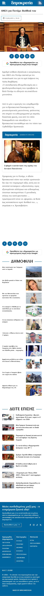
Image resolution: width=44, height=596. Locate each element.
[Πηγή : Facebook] (34, 285)
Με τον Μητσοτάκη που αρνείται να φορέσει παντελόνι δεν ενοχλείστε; (11, 295)
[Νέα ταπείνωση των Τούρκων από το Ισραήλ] (34, 271)
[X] (17, 56)
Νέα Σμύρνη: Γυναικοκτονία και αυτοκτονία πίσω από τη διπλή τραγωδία (27, 428)
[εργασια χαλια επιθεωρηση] (8, 417)
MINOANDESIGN (25, 590)
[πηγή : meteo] (8, 448)
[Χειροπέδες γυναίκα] (8, 485)
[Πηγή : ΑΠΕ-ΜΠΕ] (8, 438)
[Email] (32, 56)
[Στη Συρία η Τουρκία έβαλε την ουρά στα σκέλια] (34, 377)
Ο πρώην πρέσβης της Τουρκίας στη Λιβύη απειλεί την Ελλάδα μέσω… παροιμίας (12, 348)
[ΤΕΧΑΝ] (34, 311)
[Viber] (22, 56)
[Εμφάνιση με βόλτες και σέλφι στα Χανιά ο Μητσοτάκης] (34, 363)
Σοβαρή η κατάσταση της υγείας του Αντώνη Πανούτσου (20, 167)
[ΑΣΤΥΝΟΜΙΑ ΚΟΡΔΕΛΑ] (8, 427)
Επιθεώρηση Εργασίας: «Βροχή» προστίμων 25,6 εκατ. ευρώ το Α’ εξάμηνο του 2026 (28, 417)
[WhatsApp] (27, 56)
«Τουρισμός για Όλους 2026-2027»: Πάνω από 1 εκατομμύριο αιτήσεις (28, 475)
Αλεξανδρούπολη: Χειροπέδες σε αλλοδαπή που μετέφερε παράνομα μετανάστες (28, 485)
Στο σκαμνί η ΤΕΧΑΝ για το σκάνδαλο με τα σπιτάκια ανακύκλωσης (11, 309)
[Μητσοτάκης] (34, 298)
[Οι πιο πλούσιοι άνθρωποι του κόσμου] (34, 324)
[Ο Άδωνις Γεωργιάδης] (34, 337)
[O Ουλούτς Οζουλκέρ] (34, 350)
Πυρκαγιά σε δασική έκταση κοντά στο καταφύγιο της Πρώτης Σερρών (29, 438)
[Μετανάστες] (8, 466)
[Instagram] (34, 525)
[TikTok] (37, 525)
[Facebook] (11, 56)
